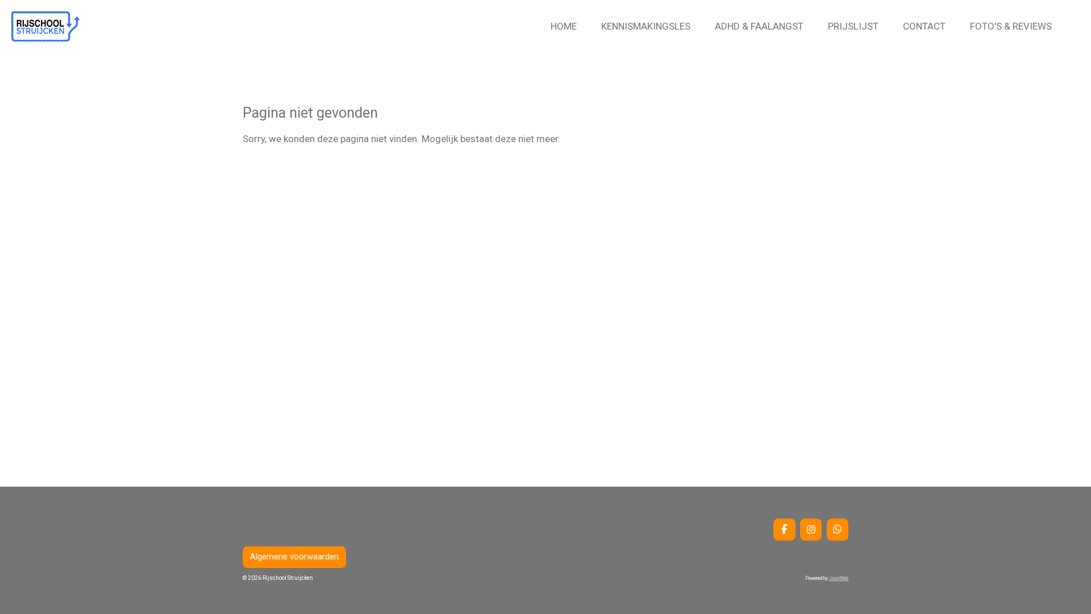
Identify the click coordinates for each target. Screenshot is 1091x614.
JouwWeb (838, 578)
